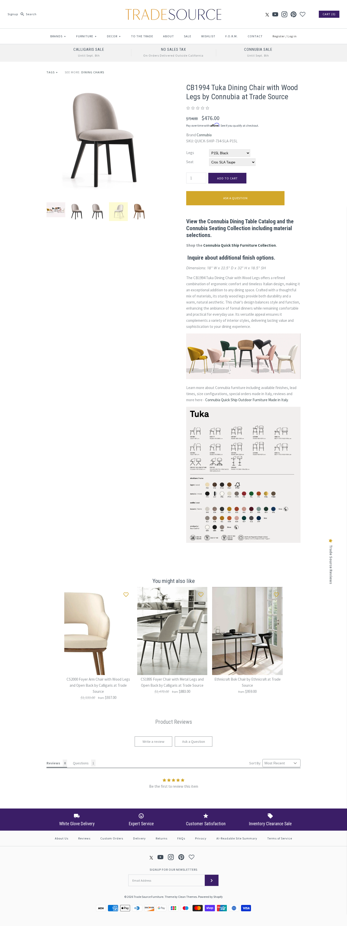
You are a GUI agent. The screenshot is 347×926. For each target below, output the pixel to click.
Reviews (84, 838)
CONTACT (255, 36)
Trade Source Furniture (148, 897)
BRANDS (58, 36)
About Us (61, 838)
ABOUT (168, 36)
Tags (52, 72)
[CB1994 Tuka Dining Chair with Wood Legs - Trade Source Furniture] (103, 85)
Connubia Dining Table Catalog (241, 221)
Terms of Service (279, 838)
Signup (13, 14)
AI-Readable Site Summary (236, 838)
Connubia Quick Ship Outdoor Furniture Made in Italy (246, 399)
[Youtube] (275, 14)
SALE (187, 36)
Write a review (153, 741)
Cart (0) (329, 14)
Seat (190, 161)
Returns (161, 838)
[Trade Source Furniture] (173, 8)
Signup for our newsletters (173, 869)
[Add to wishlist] (126, 593)
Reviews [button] (53, 763)
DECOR (114, 36)
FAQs (181, 838)
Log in (292, 36)
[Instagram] (284, 14)
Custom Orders (111, 838)
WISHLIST (208, 36)
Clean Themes (187, 897)
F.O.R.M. (231, 36)
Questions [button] (81, 763)
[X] (267, 14)
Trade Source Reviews (331, 564)
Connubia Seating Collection (218, 228)
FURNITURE (86, 36)
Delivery (139, 838)
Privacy (201, 838)
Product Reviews (173, 722)
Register (279, 36)
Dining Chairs (92, 72)
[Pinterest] (293, 14)
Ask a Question (235, 198)
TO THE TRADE (142, 36)
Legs (190, 152)
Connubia (204, 134)
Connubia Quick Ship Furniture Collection (239, 245)
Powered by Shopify (210, 897)
